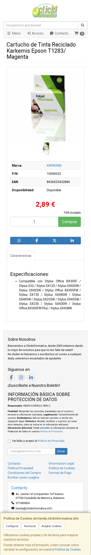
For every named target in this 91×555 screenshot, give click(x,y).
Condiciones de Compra (24, 473)
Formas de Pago (60, 473)
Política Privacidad (20, 468)
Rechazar (30, 526)
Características (20, 255)
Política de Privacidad (51, 431)
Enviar (61, 451)
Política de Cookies (68, 549)
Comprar (69, 221)
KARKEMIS (54, 165)
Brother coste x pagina (23, 477)
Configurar (12, 526)
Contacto (61, 33)
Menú (16, 33)
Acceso (37, 33)
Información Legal (61, 463)
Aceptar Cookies (52, 526)
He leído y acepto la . (38, 440)
